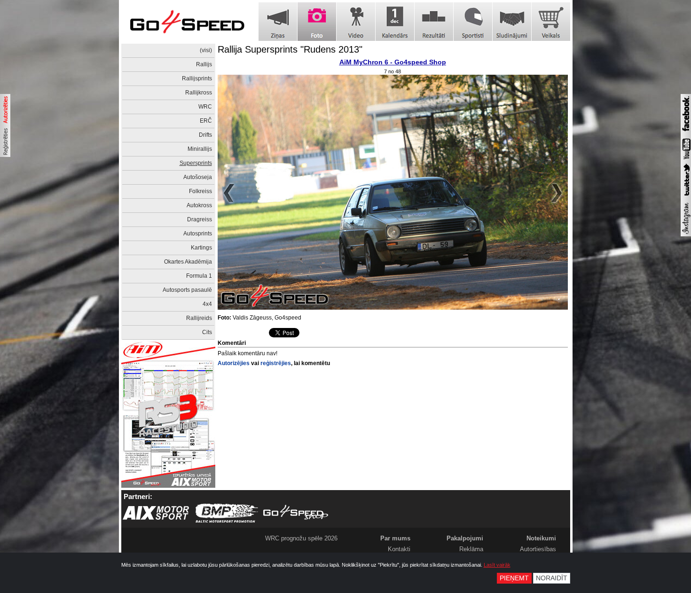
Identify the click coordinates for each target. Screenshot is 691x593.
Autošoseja (197, 177)
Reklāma (471, 549)
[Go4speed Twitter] (686, 197)
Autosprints (197, 233)
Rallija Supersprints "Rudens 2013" (290, 49)
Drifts (205, 135)
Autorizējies (234, 363)
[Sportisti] (473, 21)
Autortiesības (538, 549)
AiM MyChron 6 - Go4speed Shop (392, 62)
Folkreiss (200, 191)
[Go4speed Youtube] (686, 160)
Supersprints (196, 163)
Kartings (201, 247)
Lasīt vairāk (497, 565)
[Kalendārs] (395, 21)
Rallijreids (199, 318)
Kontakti (399, 549)
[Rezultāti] (434, 21)
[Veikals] (551, 21)
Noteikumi (541, 538)
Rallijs (204, 64)
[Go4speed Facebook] (686, 132)
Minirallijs (200, 149)
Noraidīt (551, 578)
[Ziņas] (278, 21)
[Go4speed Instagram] (686, 234)
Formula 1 (199, 276)
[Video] (356, 21)
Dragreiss (199, 219)
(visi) (206, 50)
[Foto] (317, 21)
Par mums (395, 538)
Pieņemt (514, 578)
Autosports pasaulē (187, 290)
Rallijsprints (197, 78)
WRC (205, 106)
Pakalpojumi (465, 538)
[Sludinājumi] (512, 21)
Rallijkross (198, 92)
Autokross (199, 205)
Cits (207, 332)
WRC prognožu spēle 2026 (301, 538)
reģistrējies (275, 363)
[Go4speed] (187, 21)
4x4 (207, 304)
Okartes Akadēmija (188, 261)
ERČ (206, 120)
